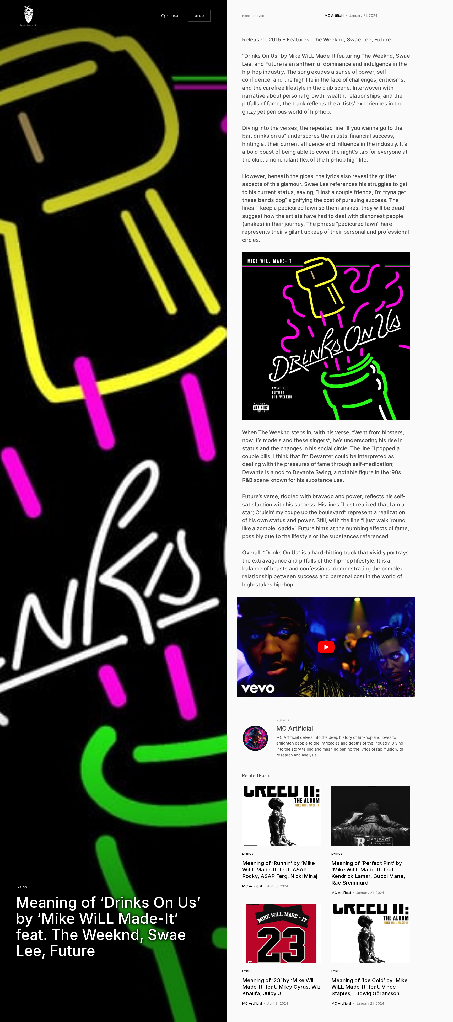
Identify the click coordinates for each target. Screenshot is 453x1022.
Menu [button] (199, 15)
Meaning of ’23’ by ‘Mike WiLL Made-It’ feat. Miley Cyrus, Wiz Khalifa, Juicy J (281, 987)
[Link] (281, 816)
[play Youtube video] (326, 647)
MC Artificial (294, 728)
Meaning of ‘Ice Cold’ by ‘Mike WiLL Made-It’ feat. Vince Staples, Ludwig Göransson (369, 987)
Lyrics (21, 887)
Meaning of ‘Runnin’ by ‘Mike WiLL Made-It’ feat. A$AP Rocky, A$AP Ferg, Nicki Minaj (279, 869)
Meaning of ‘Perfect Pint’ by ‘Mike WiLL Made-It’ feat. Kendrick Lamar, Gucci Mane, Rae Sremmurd (368, 873)
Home (246, 16)
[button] (170, 16)
